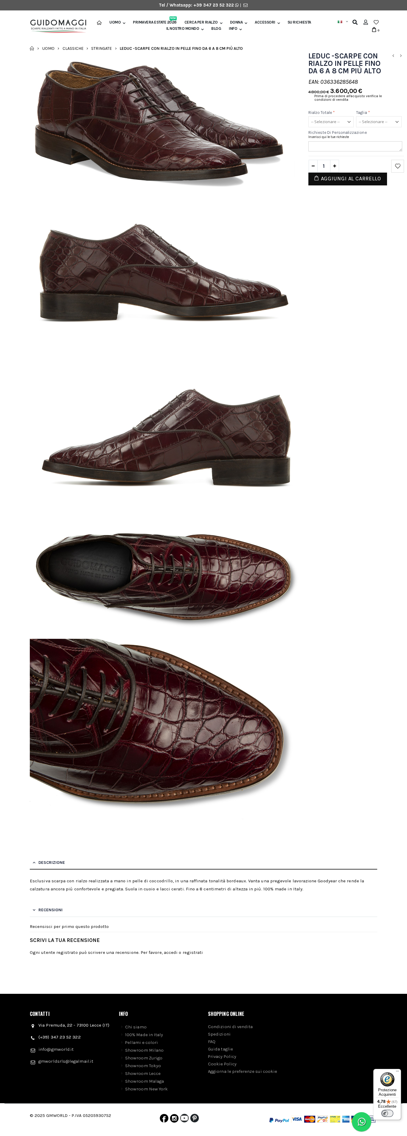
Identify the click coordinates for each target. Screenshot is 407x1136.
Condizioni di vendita (230, 1026)
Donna (236, 22)
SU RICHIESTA (299, 22)
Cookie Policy (222, 1064)
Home (32, 48)
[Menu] (397, 1072)
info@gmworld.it (56, 1049)
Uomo (115, 22)
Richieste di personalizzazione (337, 132)
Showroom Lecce (143, 1073)
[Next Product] (400, 56)
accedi (171, 952)
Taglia (363, 112)
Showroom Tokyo (143, 1065)
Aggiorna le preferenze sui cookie (242, 1071)
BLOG (216, 29)
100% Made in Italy (144, 1034)
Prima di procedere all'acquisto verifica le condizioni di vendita (348, 98)
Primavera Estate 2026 (155, 22)
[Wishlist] (376, 22)
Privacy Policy (222, 1056)
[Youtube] (184, 1119)
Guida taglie (220, 1049)
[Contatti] (245, 5)
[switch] (387, 1113)
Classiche (73, 48)
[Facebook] (164, 1119)
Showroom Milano (144, 1050)
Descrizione (51, 862)
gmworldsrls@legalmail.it (65, 1061)
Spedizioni (219, 1034)
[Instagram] (174, 1119)
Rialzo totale (321, 112)
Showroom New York (146, 1089)
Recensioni (50, 909)
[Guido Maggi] (56, 26)
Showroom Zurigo (143, 1058)
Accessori (265, 22)
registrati (193, 952)
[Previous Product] (393, 56)
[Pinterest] (194, 1119)
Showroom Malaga (144, 1081)
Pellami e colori (141, 1042)
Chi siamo (136, 1027)
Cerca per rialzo (201, 22)
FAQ (211, 1041)
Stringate (101, 48)
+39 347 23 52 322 (214, 5)
